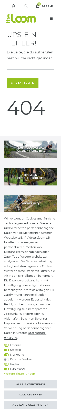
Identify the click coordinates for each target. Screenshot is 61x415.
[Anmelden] (14, 6)
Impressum (12, 323)
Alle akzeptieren (30, 384)
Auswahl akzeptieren (30, 404)
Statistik (15, 350)
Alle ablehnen (30, 394)
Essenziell (16, 345)
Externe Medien (21, 359)
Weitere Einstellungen (19, 373)
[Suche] (26, 6)
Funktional (17, 369)
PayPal (15, 364)
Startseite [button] (25, 82)
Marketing (17, 354)
